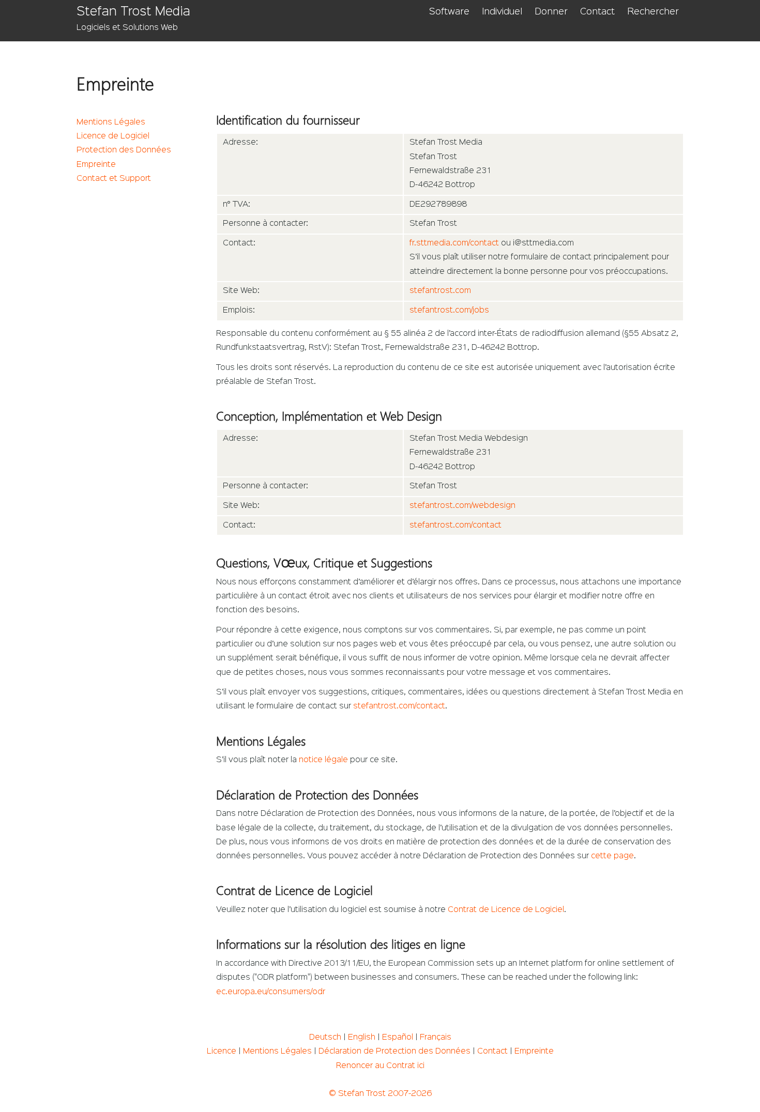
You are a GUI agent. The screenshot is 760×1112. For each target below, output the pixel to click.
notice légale (323, 760)
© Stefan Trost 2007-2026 (380, 1094)
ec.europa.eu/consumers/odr (270, 992)
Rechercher (653, 12)
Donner (551, 12)
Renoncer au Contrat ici (380, 1066)
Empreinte (96, 164)
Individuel (502, 12)
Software (449, 12)
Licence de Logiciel (113, 136)
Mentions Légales (111, 122)
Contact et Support (114, 178)
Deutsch (325, 1037)
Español (397, 1037)
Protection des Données (124, 150)
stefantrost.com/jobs (449, 310)
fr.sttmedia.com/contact (454, 243)
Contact (597, 12)
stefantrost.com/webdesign (462, 505)
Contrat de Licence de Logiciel (506, 910)
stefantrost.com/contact (455, 525)
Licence (221, 1051)
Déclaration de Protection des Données (394, 1051)
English (361, 1037)
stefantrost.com (440, 291)
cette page (612, 856)
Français (435, 1037)
